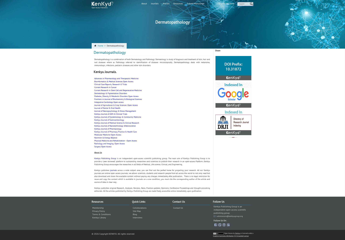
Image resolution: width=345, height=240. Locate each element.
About (144, 3)
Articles (166, 3)
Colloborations (139, 208)
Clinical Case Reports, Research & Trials (110, 84)
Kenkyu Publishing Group (105, 158)
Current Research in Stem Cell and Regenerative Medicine (118, 90)
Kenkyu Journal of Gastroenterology (109, 120)
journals (113, 170)
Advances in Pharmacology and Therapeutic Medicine (116, 78)
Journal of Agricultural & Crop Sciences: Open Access (116, 105)
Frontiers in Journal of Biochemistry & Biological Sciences (118, 99)
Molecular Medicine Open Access (107, 135)
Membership (98, 208)
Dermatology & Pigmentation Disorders (110, 93)
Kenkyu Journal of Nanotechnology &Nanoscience (115, 126)
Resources (178, 3)
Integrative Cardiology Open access (109, 102)
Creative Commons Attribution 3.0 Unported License (231, 236)
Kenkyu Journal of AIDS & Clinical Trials (110, 114)
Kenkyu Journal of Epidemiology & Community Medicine (117, 117)
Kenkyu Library (99, 217)
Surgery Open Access (102, 147)
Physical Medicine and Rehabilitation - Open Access (115, 141)
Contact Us (178, 208)
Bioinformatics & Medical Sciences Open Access (113, 81)
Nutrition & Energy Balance (105, 138)
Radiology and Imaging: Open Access (109, 144)
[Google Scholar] (233, 68)
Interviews (137, 217)
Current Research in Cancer (105, 87)
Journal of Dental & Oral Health (107, 108)
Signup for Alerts (226, 3)
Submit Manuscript (195, 3)
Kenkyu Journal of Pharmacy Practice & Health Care (115, 132)
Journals (155, 3)
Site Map (137, 211)
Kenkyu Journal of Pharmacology (107, 129)
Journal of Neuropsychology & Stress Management (115, 111)
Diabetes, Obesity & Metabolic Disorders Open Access (116, 96)
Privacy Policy (98, 211)
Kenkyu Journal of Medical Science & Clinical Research (116, 123)
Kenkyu (237, 233)
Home (100, 46)
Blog (135, 214)
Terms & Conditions (101, 214)
